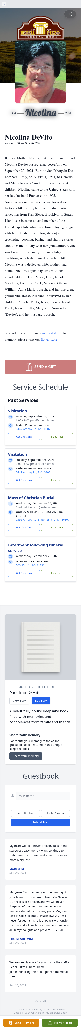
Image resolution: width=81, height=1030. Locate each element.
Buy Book (41, 700)
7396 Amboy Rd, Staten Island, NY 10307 (42, 519)
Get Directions (24, 436)
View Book (19, 700)
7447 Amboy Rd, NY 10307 (33, 429)
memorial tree (52, 333)
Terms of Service (51, 1012)
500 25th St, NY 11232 (30, 565)
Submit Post (40, 822)
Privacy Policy (29, 1012)
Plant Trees (57, 436)
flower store (49, 339)
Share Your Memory (26, 756)
